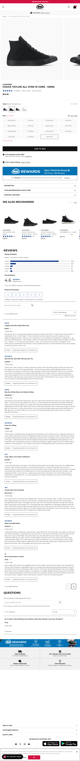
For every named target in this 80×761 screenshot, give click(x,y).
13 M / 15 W (12, 136)
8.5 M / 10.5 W (12, 126)
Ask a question (36, 91)
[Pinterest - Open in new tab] (20, 744)
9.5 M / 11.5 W (49, 126)
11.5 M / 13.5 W (49, 131)
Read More (28, 156)
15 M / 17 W (49, 136)
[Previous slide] (70, 203)
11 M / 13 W (30, 131)
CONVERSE (7, 84)
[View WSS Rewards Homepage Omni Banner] (40, 643)
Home (4, 16)
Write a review (26, 91)
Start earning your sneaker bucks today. (60, 665)
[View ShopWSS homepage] (40, 7)
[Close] (77, 752)
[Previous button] (23, 1)
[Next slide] (75, 203)
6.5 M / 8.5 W (11, 120)
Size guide (73, 116)
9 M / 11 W (30, 126)
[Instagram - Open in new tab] (25, 744)
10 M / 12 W (68, 126)
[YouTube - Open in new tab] (29, 744)
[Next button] (57, 1)
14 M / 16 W (31, 136)
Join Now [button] (67, 177)
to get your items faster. (60, 655)
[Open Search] (69, 7)
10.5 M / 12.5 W (12, 131)
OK (34, 757)
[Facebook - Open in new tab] (16, 744)
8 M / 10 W (68, 120)
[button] (40, 13)
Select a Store (25, 162)
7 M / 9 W (30, 120)
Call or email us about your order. (20, 665)
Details (26, 655)
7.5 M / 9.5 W (49, 120)
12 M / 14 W (68, 131)
